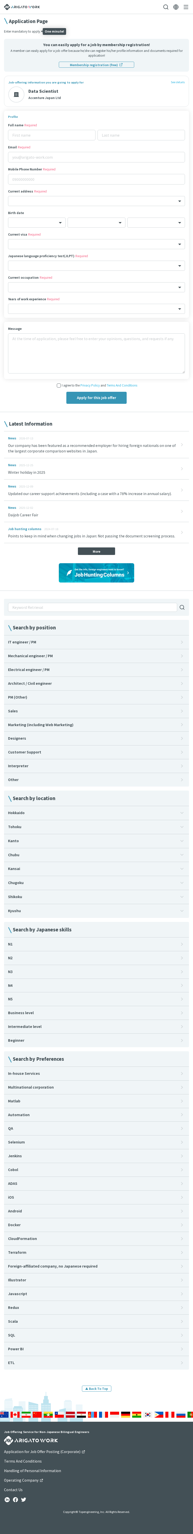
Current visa (24, 234)
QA (10, 1128)
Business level (21, 1012)
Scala (13, 1321)
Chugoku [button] (16, 882)
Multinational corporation (31, 1087)
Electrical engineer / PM (29, 669)
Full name (22, 125)
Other (13, 779)
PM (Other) (17, 697)
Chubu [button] (13, 854)
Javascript (17, 1293)
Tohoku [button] (14, 826)
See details (178, 82)
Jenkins (15, 1155)
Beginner (16, 1040)
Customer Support (24, 751)
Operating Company (21, 1480)
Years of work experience (34, 299)
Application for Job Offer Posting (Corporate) (42, 1451)
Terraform (17, 1252)
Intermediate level (24, 1026)
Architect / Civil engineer (30, 683)
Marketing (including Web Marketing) (40, 724)
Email (19, 147)
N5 (10, 998)
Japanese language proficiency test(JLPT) (48, 256)
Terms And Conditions (122, 385)
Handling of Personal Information (32, 1470)
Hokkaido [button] (16, 812)
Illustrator (17, 1279)
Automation (19, 1114)
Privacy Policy (90, 385)
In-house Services (24, 1073)
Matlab (14, 1100)
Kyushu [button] (14, 910)
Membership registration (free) (94, 65)
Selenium (16, 1141)
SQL (11, 1334)
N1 (10, 943)
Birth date (16, 213)
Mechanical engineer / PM (30, 655)
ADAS (12, 1183)
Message (15, 328)
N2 (10, 957)
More (96, 551)
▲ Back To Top (96, 1388)
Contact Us (13, 1489)
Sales (13, 710)
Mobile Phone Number (32, 169)
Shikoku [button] (15, 896)
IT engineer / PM (22, 641)
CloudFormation (22, 1238)
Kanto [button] (13, 840)
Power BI (16, 1348)
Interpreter (18, 765)
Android (15, 1210)
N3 (10, 971)
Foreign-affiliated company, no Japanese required (53, 1266)
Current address (27, 191)
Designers (17, 738)
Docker (14, 1224)
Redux (13, 1307)
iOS (11, 1197)
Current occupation (30, 277)
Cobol (13, 1169)
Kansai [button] (14, 868)
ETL (11, 1362)
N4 (10, 985)
